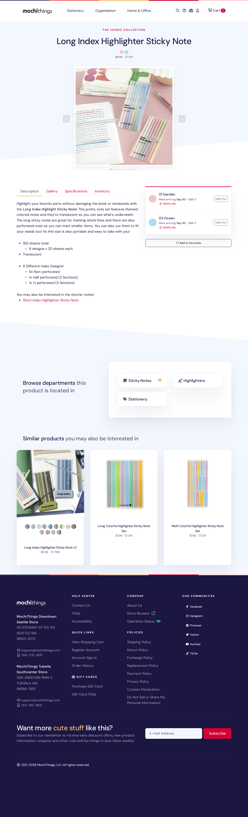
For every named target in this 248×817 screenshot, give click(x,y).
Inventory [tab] (102, 191)
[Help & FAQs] (184, 10)
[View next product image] (181, 119)
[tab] (110, 169)
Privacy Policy (138, 681)
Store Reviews (139, 613)
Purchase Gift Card (87, 686)
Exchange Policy (140, 657)
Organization (105, 10)
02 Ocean (167, 218)
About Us (134, 605)
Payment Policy (139, 673)
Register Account (85, 650)
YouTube (196, 644)
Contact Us (81, 605)
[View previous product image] (66, 119)
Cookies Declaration (143, 689)
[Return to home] (37, 10)
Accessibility (82, 621)
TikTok (195, 653)
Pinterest (197, 625)
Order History (83, 665)
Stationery (75, 10)
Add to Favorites (190, 243)
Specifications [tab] (76, 191)
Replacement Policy (142, 665)
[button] (124, 116)
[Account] (198, 10)
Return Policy (137, 650)
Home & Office (139, 10)
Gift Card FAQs (84, 694)
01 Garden (167, 194)
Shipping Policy (139, 642)
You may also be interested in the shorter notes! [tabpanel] (78, 252)
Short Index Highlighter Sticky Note (50, 300)
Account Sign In (84, 657)
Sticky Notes (139, 380)
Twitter (195, 634)
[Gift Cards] (191, 10)
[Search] (177, 10)
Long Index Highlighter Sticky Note (124, 41)
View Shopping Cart (88, 642)
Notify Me (169, 203)
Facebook (197, 606)
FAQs (76, 613)
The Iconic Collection (124, 30)
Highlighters (194, 380)
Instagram (197, 616)
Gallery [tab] (52, 191)
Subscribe (220, 733)
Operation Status (141, 621)
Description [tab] (29, 191)
